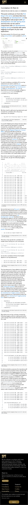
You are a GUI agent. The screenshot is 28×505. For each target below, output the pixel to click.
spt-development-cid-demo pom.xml (10, 106)
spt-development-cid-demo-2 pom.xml (10, 310)
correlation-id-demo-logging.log (9, 204)
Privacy (17, 491)
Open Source (5, 489)
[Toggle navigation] (25, 2)
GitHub (7, 107)
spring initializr (8, 36)
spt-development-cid (16, 18)
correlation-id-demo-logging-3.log (9, 364)
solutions (14, 139)
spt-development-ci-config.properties (10, 235)
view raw (24, 106)
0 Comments (23, 11)
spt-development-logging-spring (10, 293)
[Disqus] (14, 434)
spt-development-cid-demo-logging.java (11, 119)
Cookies (17, 489)
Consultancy (5, 486)
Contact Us (18, 486)
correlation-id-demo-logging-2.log (9, 265)
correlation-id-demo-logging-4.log (9, 412)
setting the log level (9, 286)
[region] (14, 100)
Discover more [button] (5, 498)
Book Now (5, 481)
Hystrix (19, 144)
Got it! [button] (14, 502)
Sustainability (5, 491)
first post (16, 209)
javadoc (3, 229)
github (24, 36)
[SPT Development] (4, 2)
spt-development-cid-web (12, 88)
